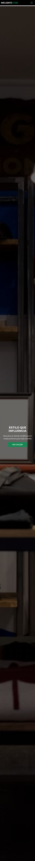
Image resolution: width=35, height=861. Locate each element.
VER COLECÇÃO (17, 445)
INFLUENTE (9, 2)
